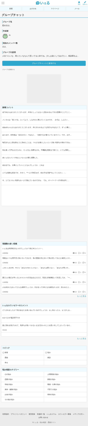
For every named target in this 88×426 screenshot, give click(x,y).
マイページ (55, 9)
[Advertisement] (44, 88)
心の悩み (8, 374)
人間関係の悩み (53, 374)
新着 (11, 9)
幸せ (6, 362)
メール (77, 9)
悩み (49, 352)
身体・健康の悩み (11, 389)
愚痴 (6, 357)
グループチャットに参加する (44, 63)
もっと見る (81, 296)
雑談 (49, 357)
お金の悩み (9, 394)
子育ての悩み (52, 389)
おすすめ (33, 9)
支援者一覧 (41, 414)
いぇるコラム (51, 414)
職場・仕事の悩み (53, 384)
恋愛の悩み (9, 379)
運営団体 (32, 414)
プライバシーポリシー (19, 414)
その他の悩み (9, 399)
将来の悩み (51, 394)
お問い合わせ (43, 417)
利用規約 (6, 414)
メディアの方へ (78, 414)
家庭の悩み (51, 379)
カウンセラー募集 (64, 414)
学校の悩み (9, 384)
